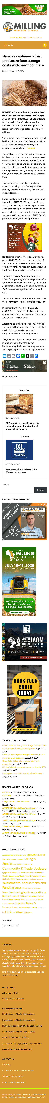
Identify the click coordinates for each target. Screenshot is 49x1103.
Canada (20, 864)
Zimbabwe (27, 912)
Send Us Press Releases (13, 999)
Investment (40, 879)
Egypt (4, 873)
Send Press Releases (17, 37)
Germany (12, 876)
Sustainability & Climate (27, 908)
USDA (13, 913)
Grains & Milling (8, 879)
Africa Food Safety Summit (15, 826)
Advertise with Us (35, 37)
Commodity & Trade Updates (24, 868)
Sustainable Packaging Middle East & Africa (21, 1043)
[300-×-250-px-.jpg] (24, 659)
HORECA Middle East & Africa (15, 1037)
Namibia (31, 147)
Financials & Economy (19, 872)
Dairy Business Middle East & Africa (18, 1020)
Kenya (17, 887)
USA (8, 912)
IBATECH (6, 792)
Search (5, 484)
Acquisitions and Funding (10, 855)
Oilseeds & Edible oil (18, 896)
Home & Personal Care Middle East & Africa (22, 1026)
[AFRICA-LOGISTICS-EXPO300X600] (24, 732)
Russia (28, 900)
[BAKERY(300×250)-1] (24, 250)
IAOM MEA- (7, 795)
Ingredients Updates (28, 879)
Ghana (17, 876)
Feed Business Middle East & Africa (18, 1014)
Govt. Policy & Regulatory (30, 876)
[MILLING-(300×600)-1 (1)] (19, 614)
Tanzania (41, 908)
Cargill (25, 864)
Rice (23, 899)
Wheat (19, 912)
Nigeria (5, 896)
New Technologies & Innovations (24, 892)
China (30, 864)
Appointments (17, 859)
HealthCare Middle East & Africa (16, 1049)
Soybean (11, 903)
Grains (43, 876)
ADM (20, 855)
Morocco (30, 888)
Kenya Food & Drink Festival (16, 801)
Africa (24, 855)
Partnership (32, 896)
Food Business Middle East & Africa (18, 1031)
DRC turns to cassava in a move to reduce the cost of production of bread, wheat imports (22, 426)
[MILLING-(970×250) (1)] (24, 14)
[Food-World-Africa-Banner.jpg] (24, 370)
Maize (24, 888)
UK (3, 912)
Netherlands (37, 888)
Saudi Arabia (33, 900)
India (18, 879)
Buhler (15, 864)
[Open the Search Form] (45, 45)
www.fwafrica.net (10, 975)
